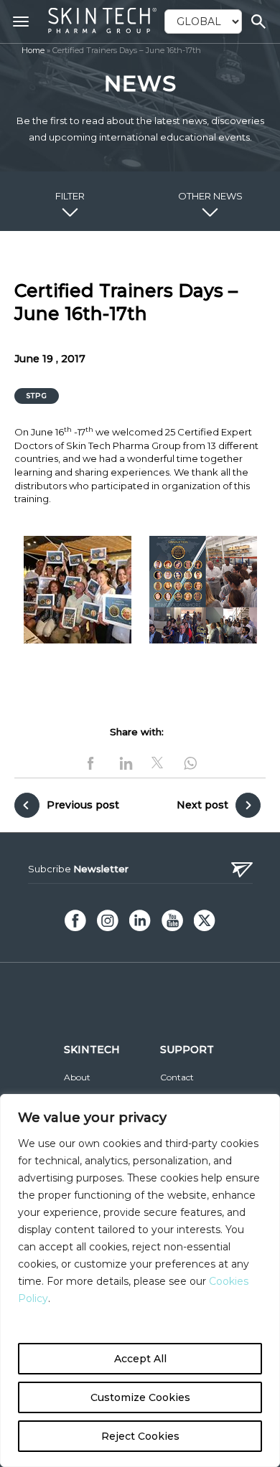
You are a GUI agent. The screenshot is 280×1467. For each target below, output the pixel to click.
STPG (36, 395)
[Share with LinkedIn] (126, 761)
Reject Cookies (140, 1436)
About (77, 1077)
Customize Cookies (140, 1397)
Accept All (140, 1358)
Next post (202, 804)
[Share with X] (157, 762)
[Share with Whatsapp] (188, 761)
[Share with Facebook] (92, 761)
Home (33, 50)
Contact (177, 1077)
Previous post (83, 804)
